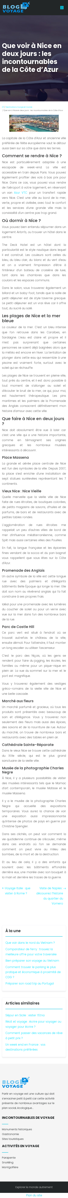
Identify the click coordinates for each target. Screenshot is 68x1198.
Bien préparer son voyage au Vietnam (32, 961)
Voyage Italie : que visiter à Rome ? (17, 890)
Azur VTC (20, 193)
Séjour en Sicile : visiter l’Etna (25, 1015)
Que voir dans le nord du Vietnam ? (30, 943)
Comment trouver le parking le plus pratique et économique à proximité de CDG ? (33, 972)
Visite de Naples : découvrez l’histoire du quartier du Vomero (49, 895)
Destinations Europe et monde (19, 107)
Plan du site (34, 1195)
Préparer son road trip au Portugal (29, 983)
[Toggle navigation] (62, 7)
